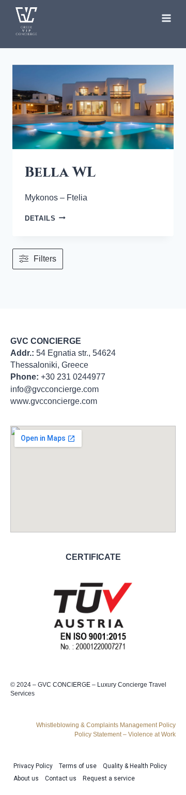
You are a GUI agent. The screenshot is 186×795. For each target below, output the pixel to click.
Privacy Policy (33, 766)
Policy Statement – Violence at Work (125, 734)
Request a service (109, 778)
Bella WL (60, 172)
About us (26, 778)
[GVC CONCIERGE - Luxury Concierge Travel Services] (26, 21)
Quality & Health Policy (135, 766)
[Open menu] (166, 17)
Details (45, 218)
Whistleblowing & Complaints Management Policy (106, 725)
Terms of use (78, 766)
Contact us (60, 778)
